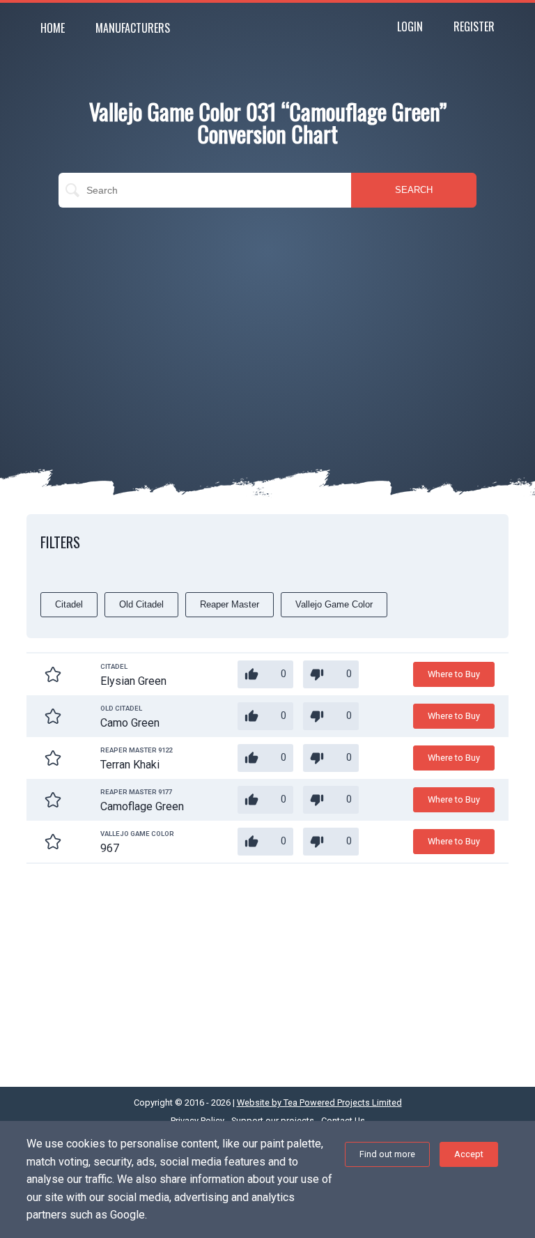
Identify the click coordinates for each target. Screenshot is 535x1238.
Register (474, 26)
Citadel (69, 604)
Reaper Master (229, 604)
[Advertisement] (267, 319)
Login (410, 26)
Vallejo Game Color (334, 604)
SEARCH (414, 190)
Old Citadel (141, 604)
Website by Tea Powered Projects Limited (319, 1102)
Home (52, 28)
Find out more (387, 1154)
